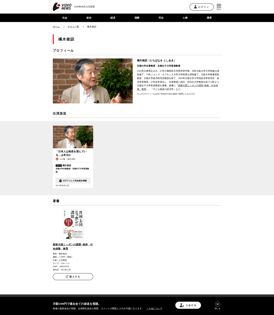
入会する (191, 305)
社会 (64, 17)
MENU (219, 9)
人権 (185, 17)
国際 (137, 17)
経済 (112, 17)
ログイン (203, 7)
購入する (74, 276)
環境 (209, 17)
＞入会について (154, 308)
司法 (161, 17)
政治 (88, 17)
